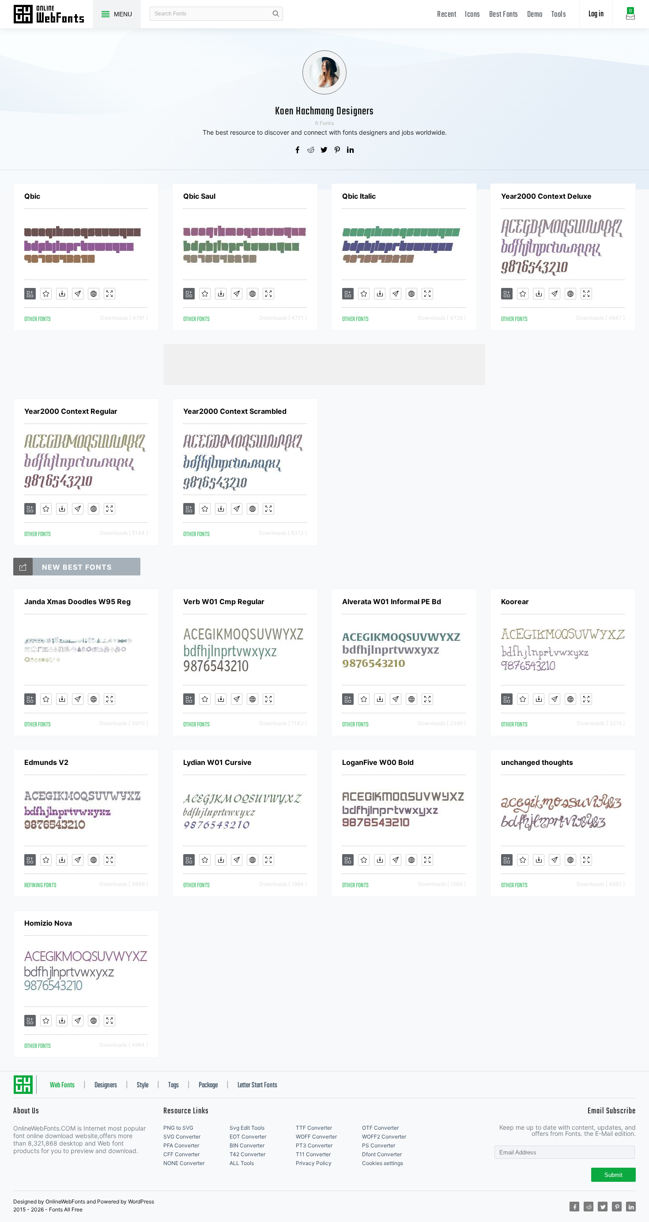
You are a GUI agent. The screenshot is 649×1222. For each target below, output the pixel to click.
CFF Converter (181, 1154)
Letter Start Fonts (257, 1085)
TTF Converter (314, 1127)
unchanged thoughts (537, 762)
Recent (446, 14)
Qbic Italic (359, 196)
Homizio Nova (48, 923)
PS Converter (378, 1145)
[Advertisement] (324, 364)
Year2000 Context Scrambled (235, 411)
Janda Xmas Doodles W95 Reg (77, 601)
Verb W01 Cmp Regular (223, 601)
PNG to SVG (178, 1127)
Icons (472, 14)
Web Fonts (62, 1085)
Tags (173, 1085)
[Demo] (109, 293)
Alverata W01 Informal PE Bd (391, 601)
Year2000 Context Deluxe (546, 196)
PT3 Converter (314, 1145)
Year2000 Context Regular (70, 411)
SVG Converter (181, 1136)
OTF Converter (380, 1127)
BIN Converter (247, 1145)
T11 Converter (313, 1154)
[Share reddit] (311, 150)
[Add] (30, 293)
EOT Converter (248, 1136)
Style (142, 1085)
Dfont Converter (382, 1154)
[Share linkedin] (351, 150)
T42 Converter (247, 1154)
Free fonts (53, 15)
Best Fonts (503, 14)
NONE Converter (183, 1163)
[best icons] (23, 566)
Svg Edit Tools (247, 1127)
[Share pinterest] (337, 150)
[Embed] (93, 293)
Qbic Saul (199, 196)
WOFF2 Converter (384, 1136)
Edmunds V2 (46, 762)
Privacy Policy (314, 1163)
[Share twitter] (324, 150)
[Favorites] (46, 293)
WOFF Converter (316, 1136)
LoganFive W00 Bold (378, 762)
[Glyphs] (77, 293)
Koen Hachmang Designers (324, 111)
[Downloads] (62, 293)
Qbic (32, 196)
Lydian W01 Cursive (217, 762)
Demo (535, 14)
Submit (613, 1175)
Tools (558, 14)
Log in (596, 14)
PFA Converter (181, 1145)
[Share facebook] (298, 150)
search (276, 13)
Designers (105, 1085)
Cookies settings (382, 1163)
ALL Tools (242, 1163)
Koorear (515, 601)
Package (208, 1085)
